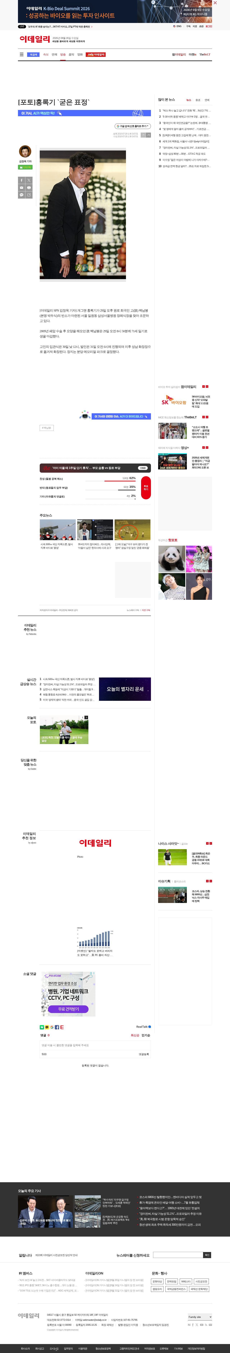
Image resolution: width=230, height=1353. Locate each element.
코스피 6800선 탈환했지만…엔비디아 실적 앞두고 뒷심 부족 (173, 1197)
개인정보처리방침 (196, 1348)
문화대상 (157, 1281)
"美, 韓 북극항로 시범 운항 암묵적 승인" (161, 1219)
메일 (21, 187)
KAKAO (21, 195)
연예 (54, 54)
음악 (71, 54)
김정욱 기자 (25, 161)
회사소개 (25, 1348)
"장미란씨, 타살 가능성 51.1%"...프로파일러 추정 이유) (69, 684)
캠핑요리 (157, 1289)
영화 (80, 54)
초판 (201, 26)
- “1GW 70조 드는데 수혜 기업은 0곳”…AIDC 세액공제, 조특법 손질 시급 (48, 1290)
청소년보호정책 (103, 1348)
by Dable (32, 769)
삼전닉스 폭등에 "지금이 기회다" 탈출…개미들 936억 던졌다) (73, 689)
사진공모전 (201, 1281)
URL (29, 195)
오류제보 (164, 1348)
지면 (195, 26)
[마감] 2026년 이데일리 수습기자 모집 (54, 1256)
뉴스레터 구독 (133, 610)
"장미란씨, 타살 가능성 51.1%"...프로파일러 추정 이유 (169, 1213)
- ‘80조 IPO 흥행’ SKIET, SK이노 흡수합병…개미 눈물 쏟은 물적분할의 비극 (48, 1285)
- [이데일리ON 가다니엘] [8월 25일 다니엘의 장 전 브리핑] (113, 1280)
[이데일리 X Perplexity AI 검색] (84, 113)
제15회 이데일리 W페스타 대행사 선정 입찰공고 (60, 1253)
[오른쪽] (86, 717)
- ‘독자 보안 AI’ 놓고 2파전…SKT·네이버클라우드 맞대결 (46, 1280)
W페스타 (185, 1281)
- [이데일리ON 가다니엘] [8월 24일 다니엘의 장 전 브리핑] (113, 1285)
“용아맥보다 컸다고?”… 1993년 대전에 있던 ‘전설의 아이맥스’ (174, 1208)
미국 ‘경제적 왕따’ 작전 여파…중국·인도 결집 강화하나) (70, 699)
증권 (198, 99)
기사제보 (178, 1348)
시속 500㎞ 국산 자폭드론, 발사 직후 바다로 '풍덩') (67, 679)
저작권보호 (149, 1348)
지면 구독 (146, 610)
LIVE (22, 26)
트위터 (29, 180)
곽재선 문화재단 (199, 1289)
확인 (207, 1255)
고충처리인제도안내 (129, 1348)
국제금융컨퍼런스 (176, 1289)
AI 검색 (33, 54)
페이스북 (21, 180)
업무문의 (68, 1348)
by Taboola (31, 634)
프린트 (29, 187)
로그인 (209, 26)
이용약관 (82, 1348)
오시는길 (54, 1348)
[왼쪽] (83, 717)
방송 (63, 54)
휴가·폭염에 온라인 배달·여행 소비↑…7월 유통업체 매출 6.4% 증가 (177, 1202)
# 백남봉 (46, 427)
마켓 (192, 54)
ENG (179, 26)
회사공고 (39, 1348)
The (204, 54)
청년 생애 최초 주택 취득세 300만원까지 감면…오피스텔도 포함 (176, 1224)
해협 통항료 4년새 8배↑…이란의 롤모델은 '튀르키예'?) (69, 694)
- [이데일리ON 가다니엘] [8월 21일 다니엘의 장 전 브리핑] (113, 1290)
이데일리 (52, 39)
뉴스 (188, 99)
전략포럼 (171, 1281)
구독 (188, 26)
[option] (86, 27)
